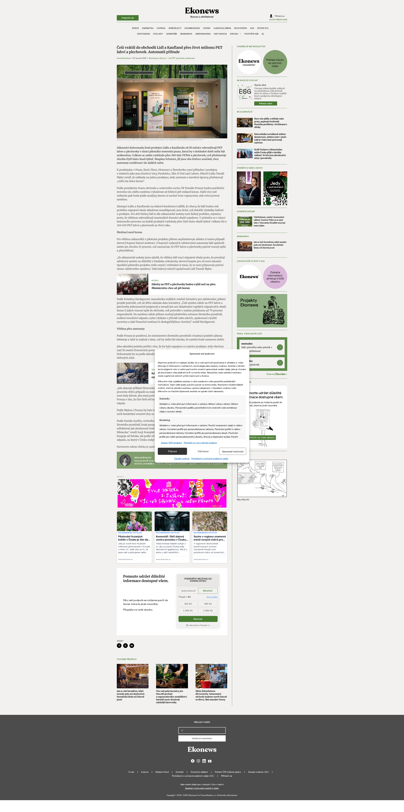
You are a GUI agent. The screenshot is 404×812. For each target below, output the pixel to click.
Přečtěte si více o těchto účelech (200, 442)
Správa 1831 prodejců (171, 442)
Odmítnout (203, 451)
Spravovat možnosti (233, 451)
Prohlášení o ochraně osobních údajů (209, 458)
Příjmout (172, 451)
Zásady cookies (182, 458)
